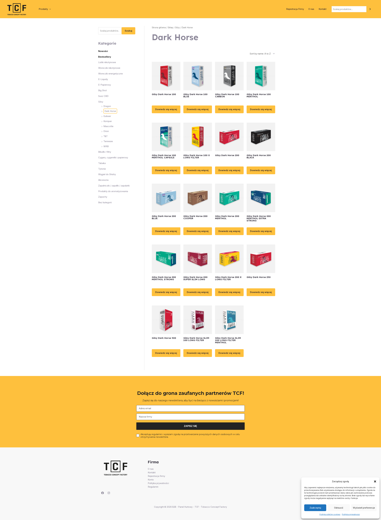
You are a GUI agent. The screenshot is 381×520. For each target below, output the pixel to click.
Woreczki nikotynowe (109, 68)
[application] (49, 9)
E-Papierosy (104, 84)
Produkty (43, 9)
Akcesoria (103, 180)
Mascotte (108, 126)
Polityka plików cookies (330, 514)
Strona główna (159, 27)
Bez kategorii (105, 202)
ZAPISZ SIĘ (190, 426)
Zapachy (102, 197)
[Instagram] (108, 493)
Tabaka (102, 163)
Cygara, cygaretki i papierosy (113, 157)
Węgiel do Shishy (107, 174)
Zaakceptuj (315, 507)
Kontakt (322, 9)
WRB (106, 146)
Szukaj (128, 30)
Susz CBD (103, 96)
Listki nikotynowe (107, 62)
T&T (105, 136)
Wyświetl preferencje (364, 507)
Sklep (170, 27)
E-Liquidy (103, 79)
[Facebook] (102, 493)
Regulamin (153, 486)
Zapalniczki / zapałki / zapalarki (114, 185)
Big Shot (102, 90)
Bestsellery (104, 56)
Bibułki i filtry (104, 152)
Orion (106, 131)
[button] (375, 481)
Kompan (107, 121)
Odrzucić (338, 507)
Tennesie (108, 141)
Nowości (103, 51)
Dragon (107, 106)
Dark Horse (110, 111)
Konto (151, 479)
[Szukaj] (370, 9)
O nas (311, 9)
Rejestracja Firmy (295, 9)
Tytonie (102, 168)
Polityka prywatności (351, 514)
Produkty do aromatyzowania (113, 191)
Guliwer (107, 116)
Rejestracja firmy (156, 476)
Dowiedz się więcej (166, 109)
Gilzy (100, 101)
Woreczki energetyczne (110, 73)
